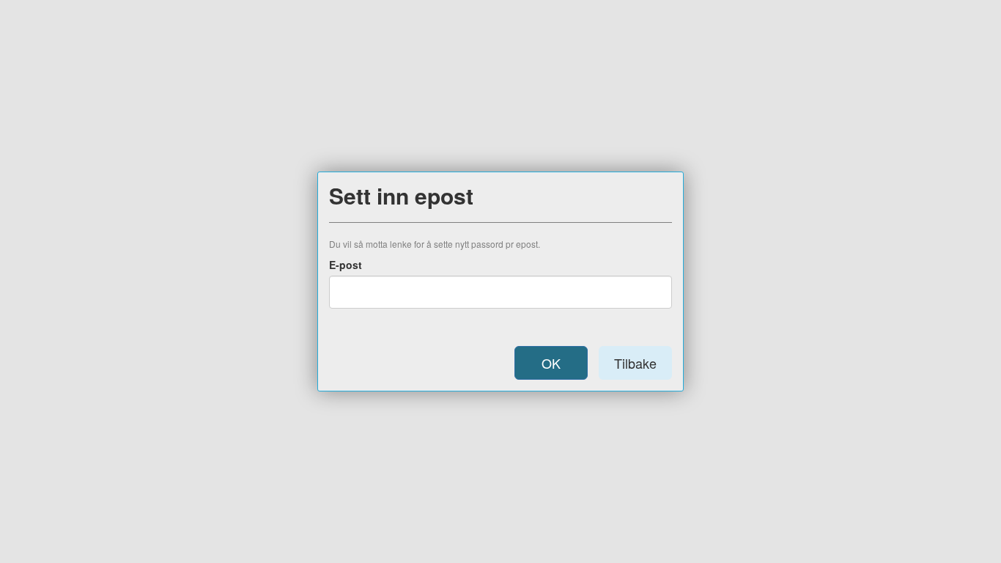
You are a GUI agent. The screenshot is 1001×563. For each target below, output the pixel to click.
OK (551, 362)
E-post (345, 264)
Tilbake (635, 362)
